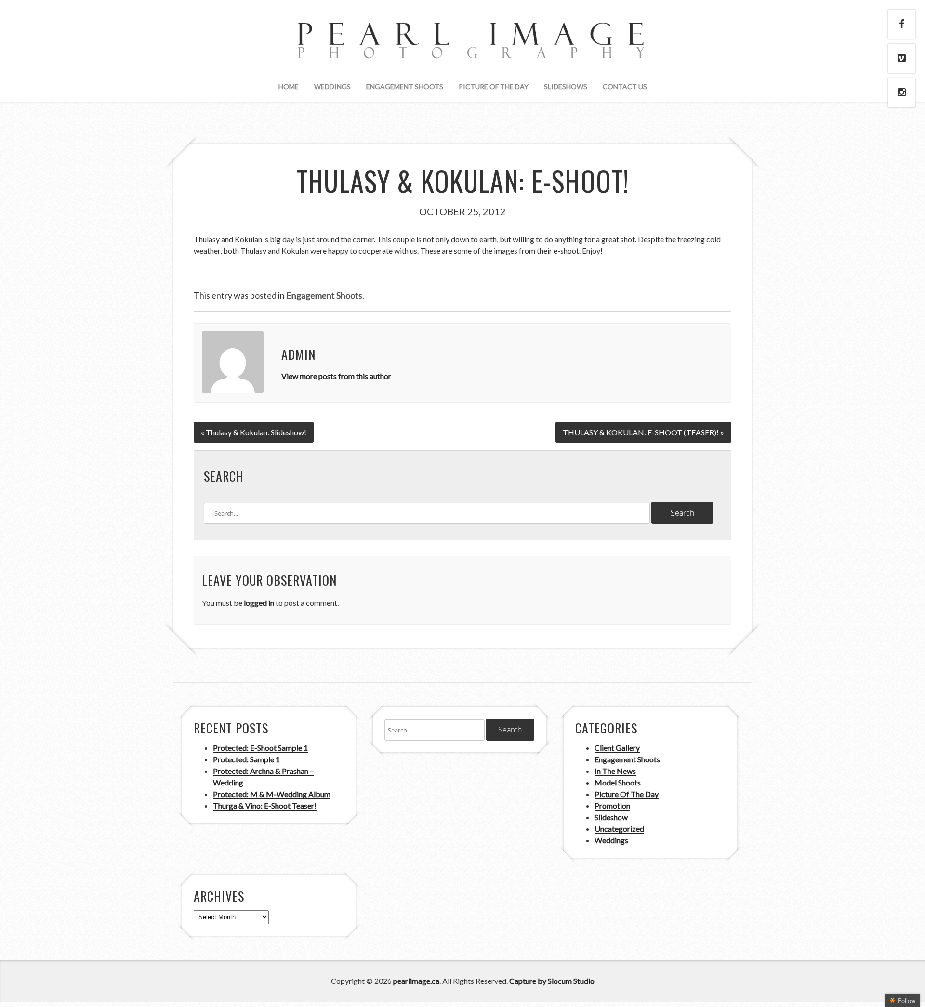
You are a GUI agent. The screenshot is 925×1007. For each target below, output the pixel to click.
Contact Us (625, 86)
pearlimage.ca (416, 980)
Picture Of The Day (494, 86)
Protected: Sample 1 (246, 759)
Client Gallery (617, 747)
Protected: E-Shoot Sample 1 (260, 747)
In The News (615, 770)
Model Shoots (618, 782)
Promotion (612, 805)
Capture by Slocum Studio (552, 980)
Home (288, 86)
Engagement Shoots (404, 86)
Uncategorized (619, 828)
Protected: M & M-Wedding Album (271, 793)
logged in (259, 602)
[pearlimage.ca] (462, 50)
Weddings (332, 86)
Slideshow (611, 817)
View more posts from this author (336, 375)
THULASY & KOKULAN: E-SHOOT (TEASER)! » (643, 432)
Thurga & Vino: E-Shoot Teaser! (265, 805)
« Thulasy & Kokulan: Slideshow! (253, 432)
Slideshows (565, 86)
